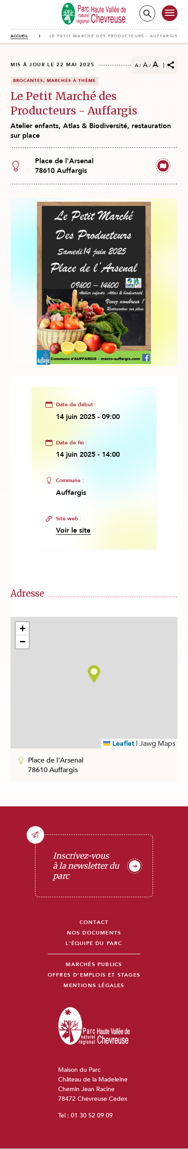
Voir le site (73, 530)
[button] (94, 674)
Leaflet (122, 743)
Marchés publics (94, 964)
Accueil (19, 36)
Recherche (147, 13)
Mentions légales (93, 985)
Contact (94, 922)
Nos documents (94, 933)
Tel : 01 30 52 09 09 (85, 1115)
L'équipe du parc (94, 943)
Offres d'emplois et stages (94, 975)
